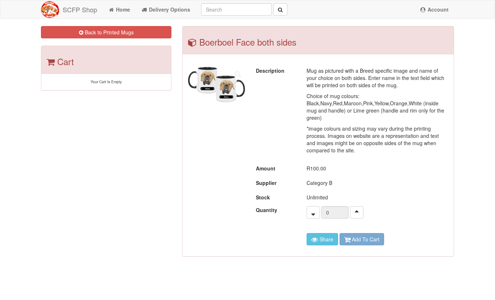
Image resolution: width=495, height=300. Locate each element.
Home (122, 9)
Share (325, 239)
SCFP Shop (80, 9)
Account (437, 9)
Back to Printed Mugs (108, 32)
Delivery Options (168, 9)
